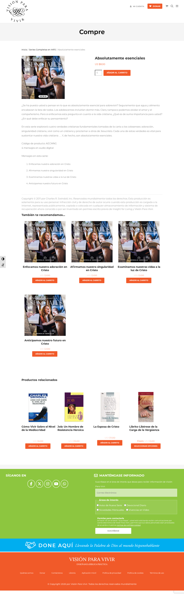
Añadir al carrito (117, 73)
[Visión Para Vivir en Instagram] (47, 484)
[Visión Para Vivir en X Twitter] (39, 484)
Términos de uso (157, 573)
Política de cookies (135, 573)
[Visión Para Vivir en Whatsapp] (64, 484)
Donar (42, 573)
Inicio (24, 49)
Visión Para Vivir (79, 584)
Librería (72, 573)
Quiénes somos (26, 573)
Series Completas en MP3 (42, 49)
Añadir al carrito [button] (44, 280)
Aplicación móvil (89, 573)
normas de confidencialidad (129, 525)
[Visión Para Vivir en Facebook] (31, 484)
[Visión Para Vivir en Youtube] (56, 484)
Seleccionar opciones (145, 446)
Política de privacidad (111, 573)
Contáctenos (57, 573)
